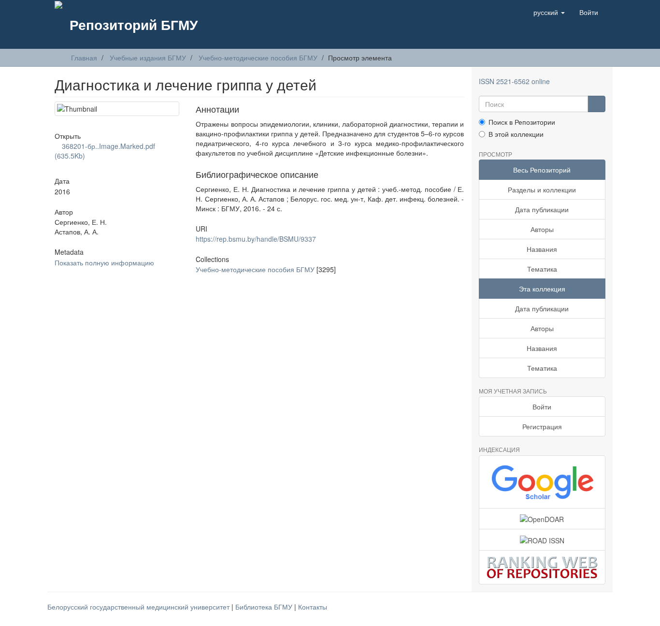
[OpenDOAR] (542, 518)
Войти (541, 406)
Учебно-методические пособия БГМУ (258, 57)
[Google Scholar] (542, 482)
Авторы (542, 229)
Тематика (542, 269)
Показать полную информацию (104, 262)
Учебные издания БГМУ (148, 57)
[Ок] (596, 104)
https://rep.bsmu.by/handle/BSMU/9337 (256, 239)
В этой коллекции (516, 134)
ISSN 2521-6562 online (514, 81)
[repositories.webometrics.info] (542, 567)
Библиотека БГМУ (264, 606)
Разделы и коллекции (542, 189)
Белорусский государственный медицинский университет (139, 606)
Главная (84, 57)
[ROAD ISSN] (542, 539)
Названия (542, 249)
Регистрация (542, 426)
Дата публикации (542, 209)
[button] (549, 12)
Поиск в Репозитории (521, 122)
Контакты (312, 606)
